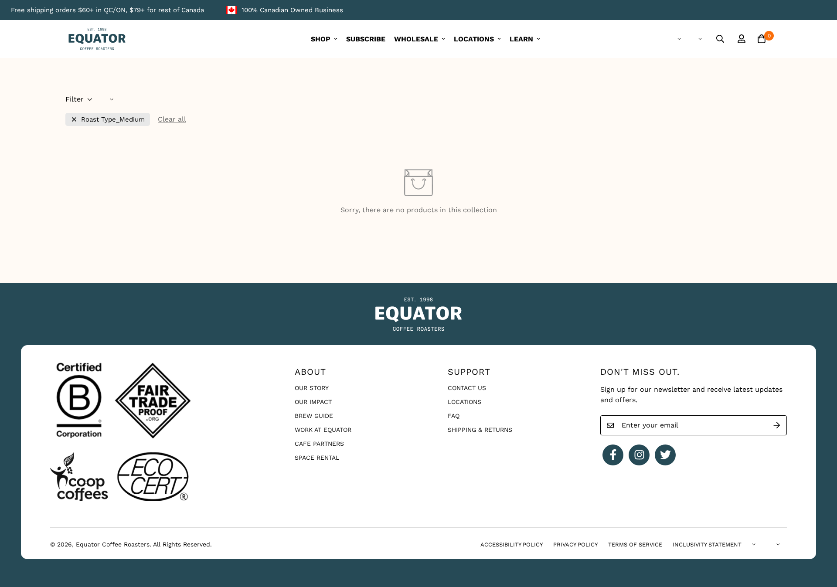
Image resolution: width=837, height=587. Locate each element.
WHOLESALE (416, 39)
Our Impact (313, 401)
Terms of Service (635, 544)
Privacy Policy (575, 544)
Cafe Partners (319, 443)
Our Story (312, 387)
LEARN (521, 39)
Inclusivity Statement (707, 544)
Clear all (172, 119)
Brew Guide (314, 415)
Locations (464, 401)
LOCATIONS (474, 39)
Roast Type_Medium (113, 119)
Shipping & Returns (480, 429)
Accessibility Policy (511, 544)
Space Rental (317, 457)
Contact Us (467, 387)
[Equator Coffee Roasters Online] (97, 39)
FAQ (453, 415)
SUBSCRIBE (365, 39)
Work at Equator (323, 429)
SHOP (320, 39)
